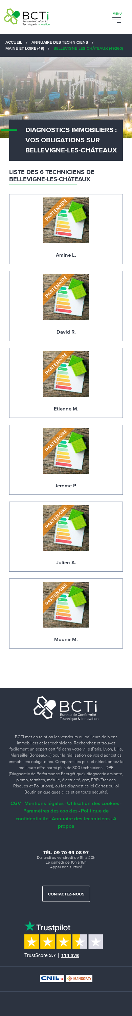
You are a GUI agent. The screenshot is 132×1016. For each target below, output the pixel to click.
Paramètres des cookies (50, 810)
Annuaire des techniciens (81, 818)
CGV (15, 803)
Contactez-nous (66, 894)
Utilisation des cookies (93, 803)
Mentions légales (44, 803)
